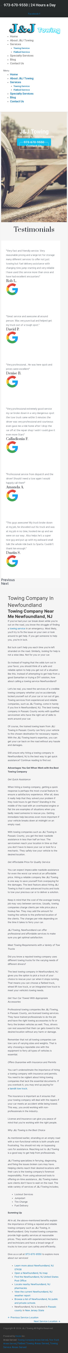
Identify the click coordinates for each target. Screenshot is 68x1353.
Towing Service (22, 48)
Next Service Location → (47, 1321)
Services (15, 44)
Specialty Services (22, 55)
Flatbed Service (22, 52)
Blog (13, 59)
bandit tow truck (18, 1088)
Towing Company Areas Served (32, 1339)
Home (14, 36)
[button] (34, 71)
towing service (17, 628)
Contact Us (17, 63)
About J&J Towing (22, 40)
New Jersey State (34, 1310)
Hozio (18, 1336)
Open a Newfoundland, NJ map (31, 1273)
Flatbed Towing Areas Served (33, 1343)
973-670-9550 (33, 1254)
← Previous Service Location (23, 1317)
